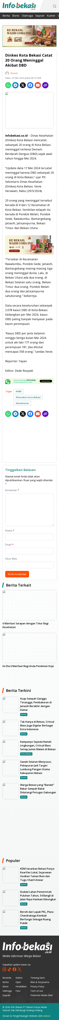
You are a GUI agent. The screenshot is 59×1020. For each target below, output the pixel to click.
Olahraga (27, 15)
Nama (9, 530)
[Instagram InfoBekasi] (4, 969)
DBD (19, 391)
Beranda (7, 977)
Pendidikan (21, 986)
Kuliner (51, 15)
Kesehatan (22, 403)
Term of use (36, 990)
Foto (18, 990)
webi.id (46, 1015)
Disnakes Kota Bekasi (28, 397)
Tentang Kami (37, 977)
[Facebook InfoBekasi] (14, 969)
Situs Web (11, 558)
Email (9, 544)
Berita (6, 15)
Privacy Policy (37, 986)
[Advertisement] (29, 440)
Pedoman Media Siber (41, 995)
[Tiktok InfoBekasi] (9, 969)
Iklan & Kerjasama (39, 982)
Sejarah (39, 15)
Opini (18, 982)
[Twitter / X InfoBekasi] (19, 969)
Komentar (12, 490)
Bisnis (15, 15)
